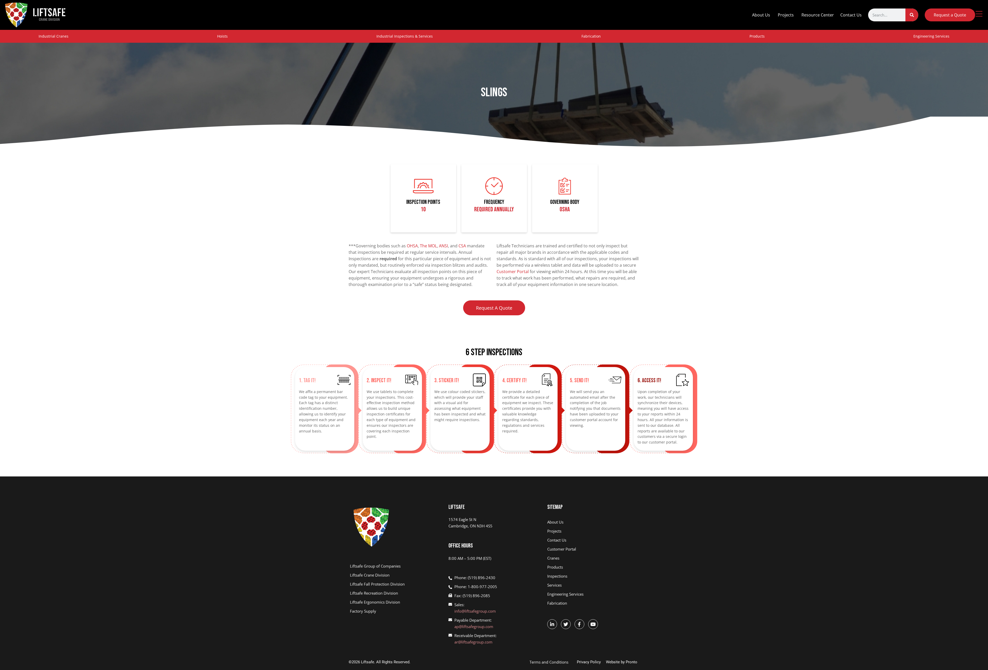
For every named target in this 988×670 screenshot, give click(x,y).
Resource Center (817, 15)
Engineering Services (931, 36)
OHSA (412, 246)
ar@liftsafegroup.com (473, 642)
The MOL (428, 246)
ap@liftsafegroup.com (473, 626)
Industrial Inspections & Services (404, 36)
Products (757, 36)
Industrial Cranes (53, 36)
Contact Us (851, 15)
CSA (462, 246)
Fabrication (591, 36)
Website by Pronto (621, 662)
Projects (786, 15)
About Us (761, 15)
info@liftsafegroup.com (475, 611)
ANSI (443, 246)
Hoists (222, 36)
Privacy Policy (589, 662)
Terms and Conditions (549, 662)
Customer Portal (513, 271)
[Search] (911, 14)
